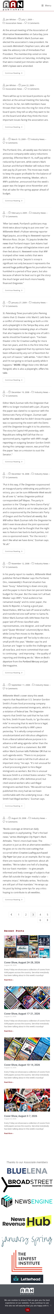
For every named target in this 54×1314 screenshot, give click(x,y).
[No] (50, 1305)
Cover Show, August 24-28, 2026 (22, 962)
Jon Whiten (11, 19)
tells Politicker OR (34, 751)
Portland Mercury (31, 661)
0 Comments (33, 23)
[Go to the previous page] (11, 914)
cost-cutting (32, 848)
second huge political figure (17, 267)
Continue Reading (15, 72)
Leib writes (29, 357)
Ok (27, 1310)
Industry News (38, 139)
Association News (14, 23)
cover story (27, 695)
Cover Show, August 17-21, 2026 (22, 1013)
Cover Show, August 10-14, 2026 (22, 1064)
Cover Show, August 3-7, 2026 (20, 1116)
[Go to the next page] (47, 920)
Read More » (8, 980)
